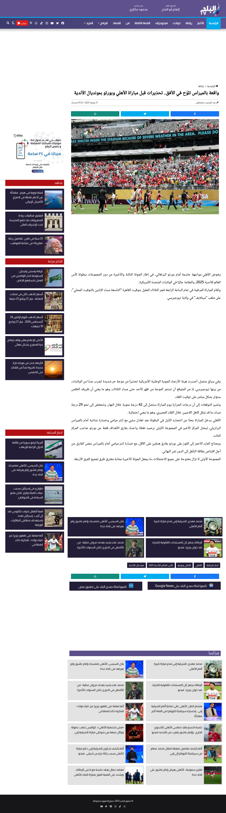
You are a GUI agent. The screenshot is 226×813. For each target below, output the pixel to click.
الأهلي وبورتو (184, 565)
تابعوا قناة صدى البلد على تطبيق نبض (102, 587)
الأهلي (198, 565)
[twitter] (145, 113)
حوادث (177, 23)
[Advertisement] (115, 57)
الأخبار (200, 23)
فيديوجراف (161, 23)
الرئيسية (213, 23)
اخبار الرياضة (212, 565)
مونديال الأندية (136, 565)
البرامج (104, 23)
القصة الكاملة (142, 23)
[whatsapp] (95, 113)
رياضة (189, 23)
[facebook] (195, 113)
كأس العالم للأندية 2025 (161, 565)
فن (128, 23)
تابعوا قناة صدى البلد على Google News (181, 586)
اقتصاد (117, 23)
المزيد (89, 23)
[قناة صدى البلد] (210, 9)
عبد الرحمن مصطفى (205, 102)
